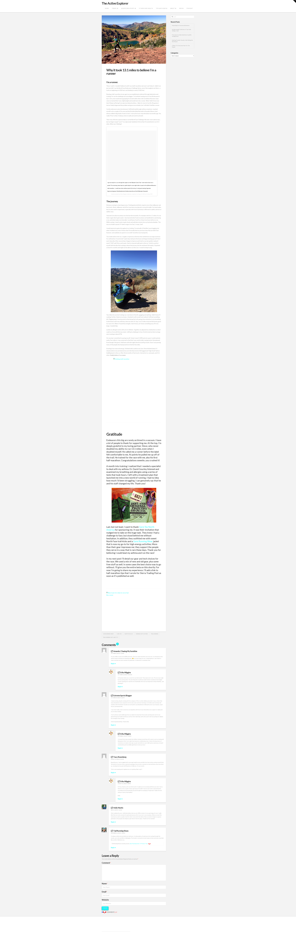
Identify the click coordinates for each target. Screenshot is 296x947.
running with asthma (142, 633)
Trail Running (154, 633)
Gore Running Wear (143, 541)
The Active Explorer (115, 3)
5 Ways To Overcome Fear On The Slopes (181, 46)
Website (105, 900)
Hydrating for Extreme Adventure (180, 25)
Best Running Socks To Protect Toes (139, 843)
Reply (113, 663)
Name (104, 883)
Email (104, 892)
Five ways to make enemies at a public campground (181, 35)
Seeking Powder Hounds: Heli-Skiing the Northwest (182, 40)
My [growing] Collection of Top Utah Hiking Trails (181, 30)
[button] (294, 1)
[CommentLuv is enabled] (110, 912)
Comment (106, 863)
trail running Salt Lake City (110, 637)
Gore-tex (119, 633)
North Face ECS (129, 633)
